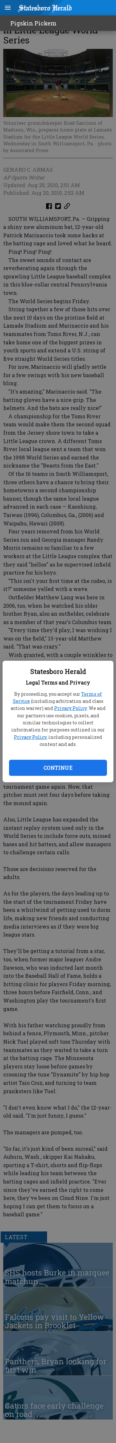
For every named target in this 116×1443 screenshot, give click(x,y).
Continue (58, 767)
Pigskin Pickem (33, 23)
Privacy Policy (70, 708)
